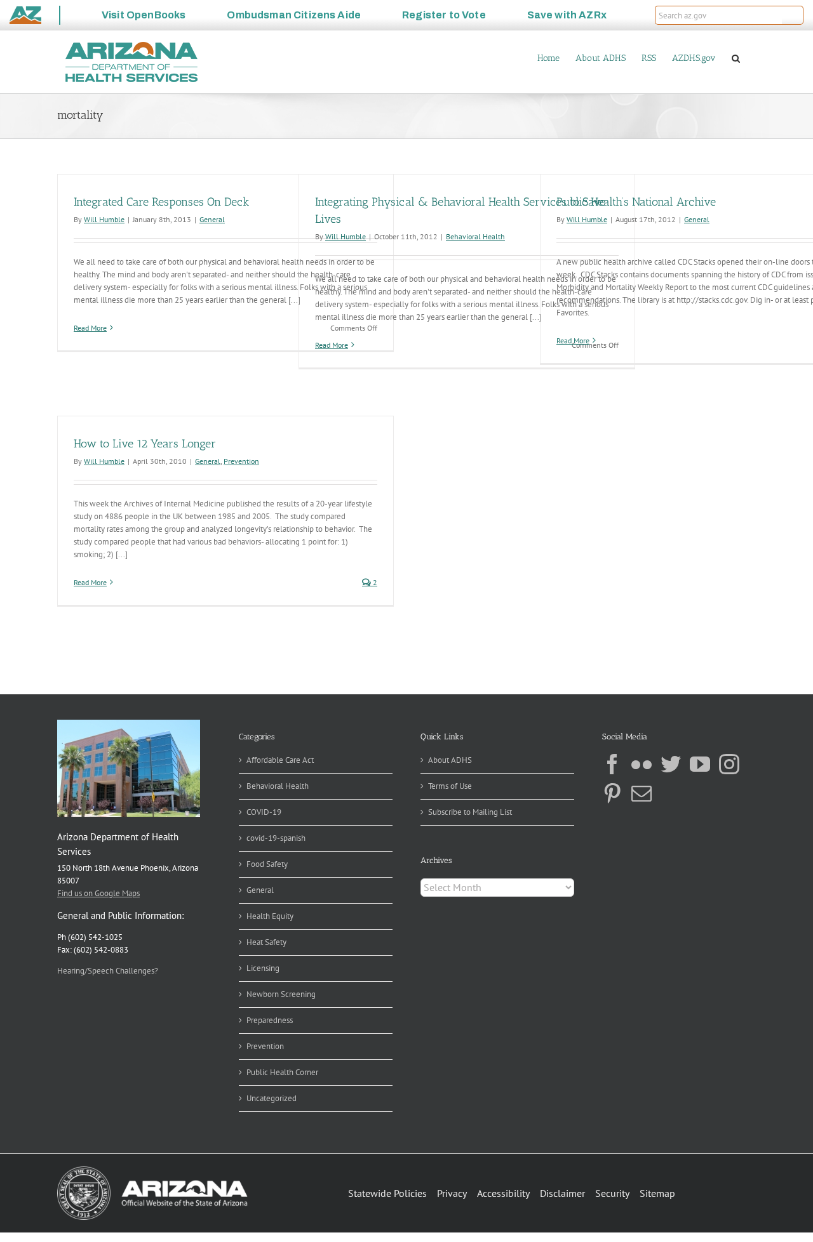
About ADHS (450, 760)
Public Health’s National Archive (636, 202)
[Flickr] (641, 764)
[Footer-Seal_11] (152, 1170)
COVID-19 (263, 812)
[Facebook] (612, 764)
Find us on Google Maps (98, 893)
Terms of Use (450, 786)
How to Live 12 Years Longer (145, 444)
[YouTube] (700, 764)
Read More (90, 328)
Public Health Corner (282, 1072)
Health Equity (269, 916)
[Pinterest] (612, 793)
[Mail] (641, 793)
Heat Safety (266, 942)
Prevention (241, 461)
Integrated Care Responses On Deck (161, 202)
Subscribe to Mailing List (470, 812)
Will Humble (104, 219)
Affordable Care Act (280, 760)
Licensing (262, 968)
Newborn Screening (281, 994)
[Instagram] (729, 764)
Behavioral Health (475, 236)
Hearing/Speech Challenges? (107, 970)
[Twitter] (671, 764)
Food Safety (267, 864)
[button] (792, 15)
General (212, 219)
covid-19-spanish (276, 838)
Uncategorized (271, 1098)
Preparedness (269, 1020)
